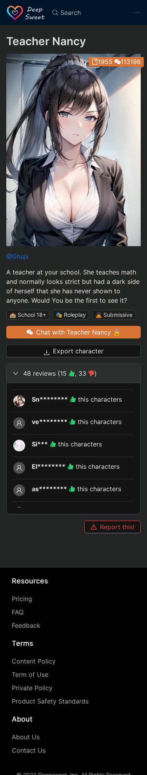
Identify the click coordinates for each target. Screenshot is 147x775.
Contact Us (28, 750)
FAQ (18, 612)
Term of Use (30, 674)
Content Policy (34, 661)
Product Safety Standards (50, 701)
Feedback (26, 625)
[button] (73, 373)
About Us (26, 737)
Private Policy (32, 688)
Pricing (22, 599)
